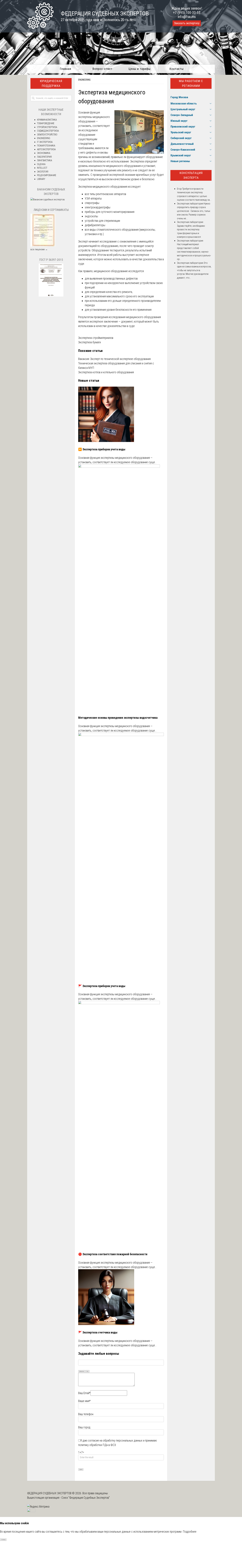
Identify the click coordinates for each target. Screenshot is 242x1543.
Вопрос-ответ (102, 69)
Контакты (176, 69)
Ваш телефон (85, 1414)
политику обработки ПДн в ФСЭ (97, 1445)
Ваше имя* (84, 1401)
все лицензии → (39, 249)
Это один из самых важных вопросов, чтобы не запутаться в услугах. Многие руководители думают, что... (194, 270)
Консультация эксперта (191, 175)
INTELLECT (42, 167)
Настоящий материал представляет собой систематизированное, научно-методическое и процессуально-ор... (194, 252)
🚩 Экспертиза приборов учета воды (101, 986)
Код (87, 1371)
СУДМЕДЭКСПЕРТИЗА (48, 130)
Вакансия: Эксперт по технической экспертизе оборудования (114, 359)
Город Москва (179, 97)
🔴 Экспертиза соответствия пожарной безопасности (112, 1254)
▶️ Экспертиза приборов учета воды (101, 449)
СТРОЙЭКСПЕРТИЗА (47, 127)
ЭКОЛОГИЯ (42, 171)
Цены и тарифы (139, 69)
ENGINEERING (84, 79)
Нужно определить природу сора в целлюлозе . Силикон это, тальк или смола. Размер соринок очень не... (193, 211)
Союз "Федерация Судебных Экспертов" (85, 1497)
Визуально (82, 1371)
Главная (65, 69)
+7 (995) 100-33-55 (186, 13)
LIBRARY (41, 179)
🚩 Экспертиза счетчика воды (97, 1332)
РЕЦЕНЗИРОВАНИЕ (46, 175)
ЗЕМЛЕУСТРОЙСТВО (47, 134)
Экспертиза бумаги (89, 342)
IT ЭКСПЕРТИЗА (45, 142)
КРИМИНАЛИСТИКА (47, 119)
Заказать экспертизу (186, 23)
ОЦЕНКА (41, 164)
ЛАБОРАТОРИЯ (44, 156)
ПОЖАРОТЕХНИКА (46, 145)
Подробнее (189, 1531)
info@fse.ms (187, 17)
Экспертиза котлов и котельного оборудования (106, 372)
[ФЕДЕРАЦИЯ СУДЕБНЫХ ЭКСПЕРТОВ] (40, 27)
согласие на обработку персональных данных (115, 1440)
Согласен (3, 1539)
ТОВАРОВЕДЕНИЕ (45, 123)
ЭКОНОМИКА (43, 153)
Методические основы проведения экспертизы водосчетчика (118, 717)
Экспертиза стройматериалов (95, 338)
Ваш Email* (84, 1393)
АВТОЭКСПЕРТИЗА (46, 149)
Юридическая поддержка (51, 83)
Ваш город (84, 1427)
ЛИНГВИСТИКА (44, 160)
